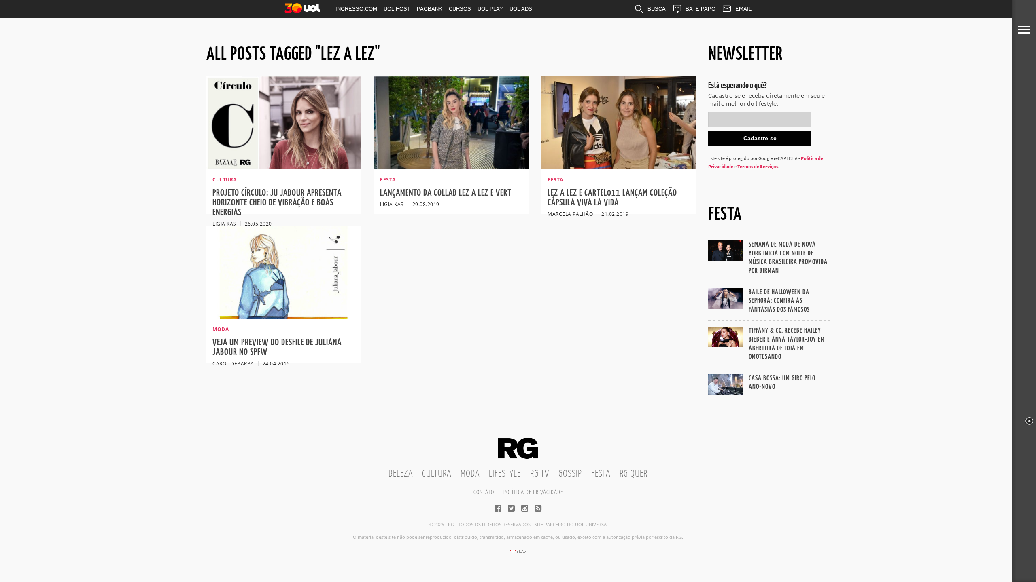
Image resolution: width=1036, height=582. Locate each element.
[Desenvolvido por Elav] (518, 554)
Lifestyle (505, 474)
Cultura (436, 474)
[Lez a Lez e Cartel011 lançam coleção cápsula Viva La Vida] (618, 167)
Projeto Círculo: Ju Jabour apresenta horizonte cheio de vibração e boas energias (277, 202)
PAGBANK (429, 9)
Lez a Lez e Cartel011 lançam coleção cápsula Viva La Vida (612, 197)
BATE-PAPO (700, 9)
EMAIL (743, 9)
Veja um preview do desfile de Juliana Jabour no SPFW (277, 347)
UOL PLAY (490, 9)
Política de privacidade (533, 492)
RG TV (539, 474)
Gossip (570, 474)
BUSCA (657, 9)
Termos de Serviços (757, 166)
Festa (600, 474)
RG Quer (634, 474)
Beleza (400, 474)
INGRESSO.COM (356, 9)
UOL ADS (521, 9)
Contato (483, 492)
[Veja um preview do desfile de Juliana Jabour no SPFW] (283, 316)
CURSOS (460, 9)
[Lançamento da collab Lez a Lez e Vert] (451, 167)
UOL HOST (397, 9)
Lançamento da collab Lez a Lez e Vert (446, 193)
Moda (470, 474)
